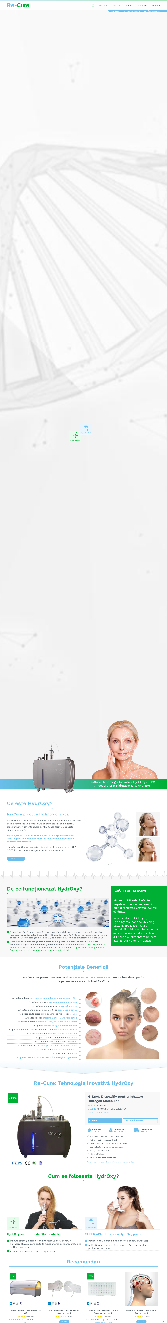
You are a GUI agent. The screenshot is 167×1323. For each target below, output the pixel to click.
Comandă (94, 1120)
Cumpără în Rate (134, 1120)
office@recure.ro (153, 11)
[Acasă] (93, 5)
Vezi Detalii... (15, 858)
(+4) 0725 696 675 (133, 11)
